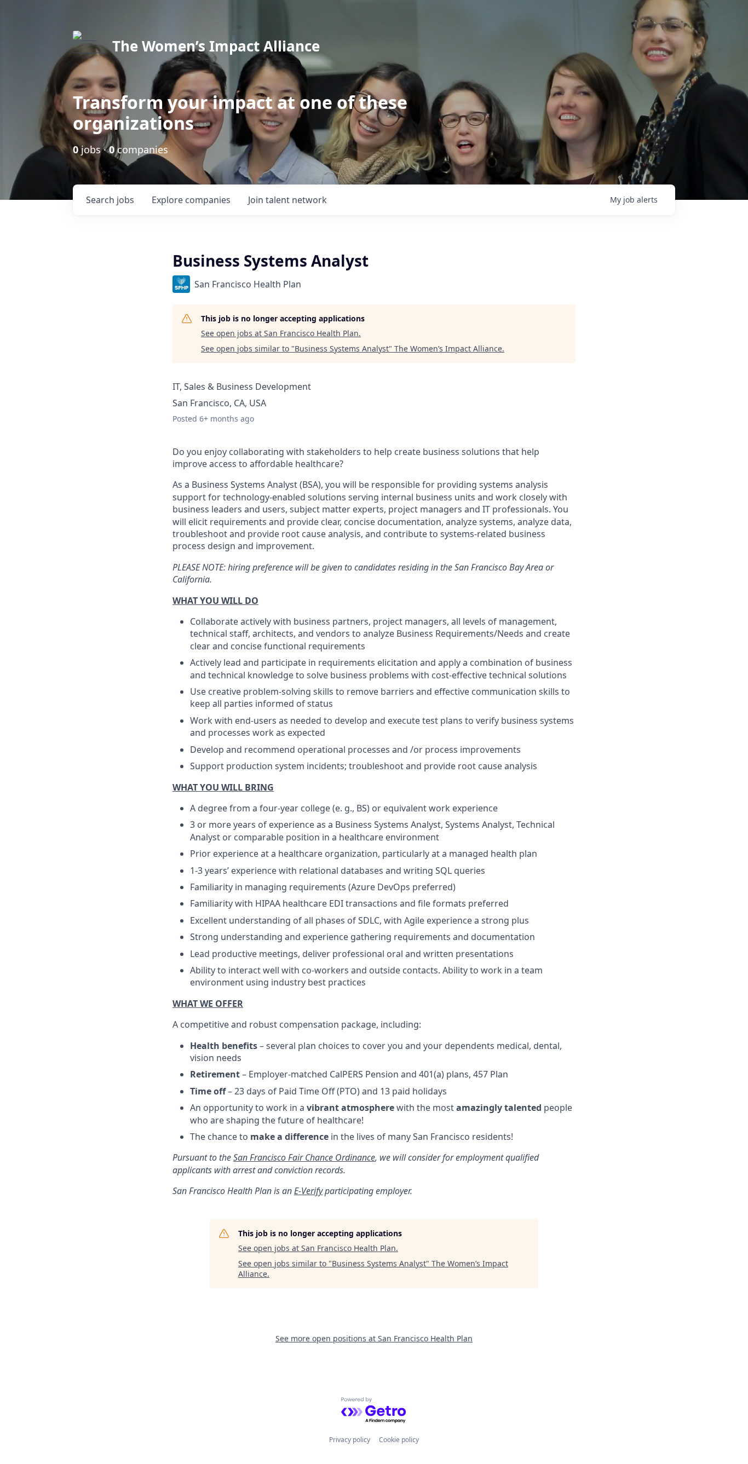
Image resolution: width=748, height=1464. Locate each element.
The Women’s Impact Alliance (216, 46)
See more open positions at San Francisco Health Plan (374, 1338)
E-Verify (308, 1191)
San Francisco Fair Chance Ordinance (304, 1157)
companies (191, 200)
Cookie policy (399, 1439)
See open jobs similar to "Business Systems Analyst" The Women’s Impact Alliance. (352, 348)
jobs (110, 200)
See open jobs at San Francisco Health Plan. (281, 333)
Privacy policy (349, 1439)
